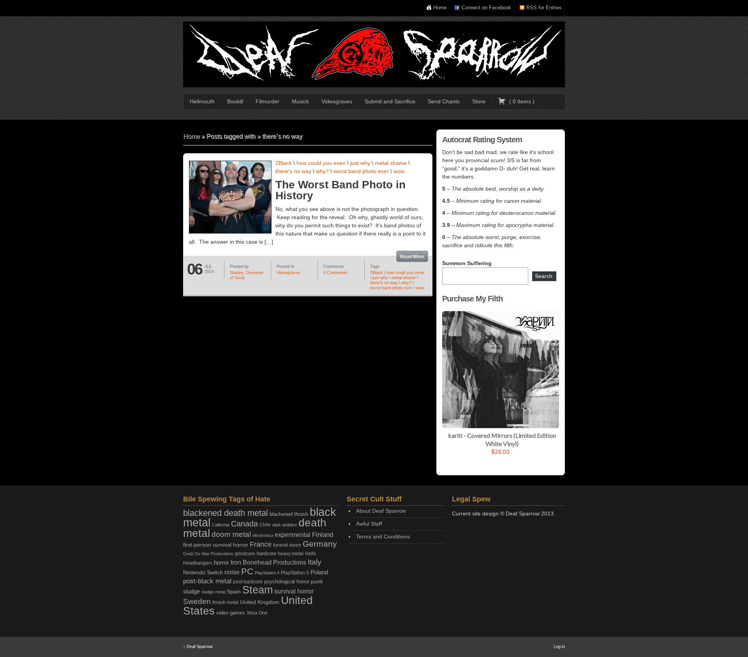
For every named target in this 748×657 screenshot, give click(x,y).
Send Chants (444, 101)
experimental (292, 534)
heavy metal (290, 553)
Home (439, 8)
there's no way (293, 171)
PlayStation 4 (267, 572)
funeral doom (287, 545)
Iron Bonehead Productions (268, 562)
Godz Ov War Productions (208, 553)
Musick (300, 101)
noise (232, 572)
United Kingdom (259, 602)
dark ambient (284, 524)
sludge (191, 591)
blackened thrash (289, 514)
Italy (314, 562)
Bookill (235, 101)
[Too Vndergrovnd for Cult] (374, 54)
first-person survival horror (215, 545)
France (261, 544)
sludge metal (213, 592)
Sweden (197, 601)
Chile (265, 525)
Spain (234, 591)
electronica (262, 535)
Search (543, 276)
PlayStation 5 (295, 572)
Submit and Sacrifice (390, 101)
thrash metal (225, 602)
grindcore (245, 553)
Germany (320, 543)
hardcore (266, 553)
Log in (559, 646)
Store (478, 101)
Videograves (336, 101)
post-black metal (207, 581)
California (220, 524)
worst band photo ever (361, 171)
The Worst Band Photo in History (340, 190)
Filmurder (267, 101)
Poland (319, 572)
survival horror (294, 591)
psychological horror (286, 581)
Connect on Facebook (486, 8)
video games (230, 613)
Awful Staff (369, 524)
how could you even (321, 163)
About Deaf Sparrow (381, 511)
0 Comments (335, 272)
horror (221, 562)
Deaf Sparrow (198, 646)
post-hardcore (248, 581)
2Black (283, 163)
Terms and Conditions (383, 536)
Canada (244, 523)
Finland (322, 534)
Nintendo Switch (203, 572)
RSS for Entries (544, 8)
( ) (521, 101)
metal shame (391, 163)
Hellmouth (202, 101)
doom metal (231, 534)
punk (317, 581)
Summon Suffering (467, 263)
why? (322, 171)
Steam (257, 590)
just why (360, 163)
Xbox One (257, 612)
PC (247, 571)
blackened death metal (225, 513)
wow (398, 171)
